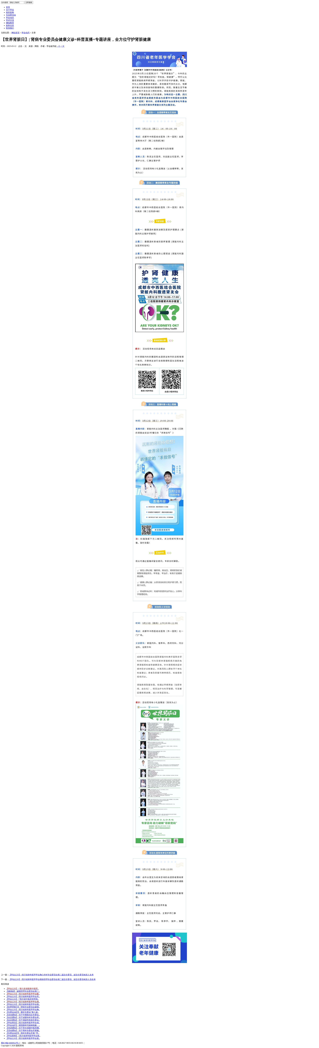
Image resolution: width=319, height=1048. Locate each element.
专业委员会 (11, 15)
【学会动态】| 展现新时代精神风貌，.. (23, 1025)
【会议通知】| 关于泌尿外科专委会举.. (23, 1017)
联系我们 (10, 28)
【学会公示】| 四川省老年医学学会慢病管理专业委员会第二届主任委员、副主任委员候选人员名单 (52, 979)
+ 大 (62, 46)
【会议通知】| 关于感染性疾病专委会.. (23, 1020)
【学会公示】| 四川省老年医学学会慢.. (23, 1004)
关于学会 (10, 10)
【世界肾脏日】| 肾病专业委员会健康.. (23, 1007)
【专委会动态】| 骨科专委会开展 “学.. (22, 1033)
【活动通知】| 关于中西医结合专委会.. (23, 1015)
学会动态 (10, 18)
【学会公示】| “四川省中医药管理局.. (22, 999)
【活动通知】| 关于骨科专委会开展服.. (23, 1030)
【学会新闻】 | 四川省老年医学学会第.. (23, 1036)
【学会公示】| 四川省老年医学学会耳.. (23, 996)
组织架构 (10, 12)
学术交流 (10, 20)
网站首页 (15, 33)
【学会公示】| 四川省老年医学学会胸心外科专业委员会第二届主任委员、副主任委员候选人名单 (51, 975)
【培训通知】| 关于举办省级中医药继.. (23, 1028)
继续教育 (10, 23)
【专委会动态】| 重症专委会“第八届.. (22, 1012)
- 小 (58, 46)
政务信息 (10, 25)
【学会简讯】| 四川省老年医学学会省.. (23, 1023)
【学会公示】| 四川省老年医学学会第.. (23, 1038)
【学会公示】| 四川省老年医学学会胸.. (23, 1009)
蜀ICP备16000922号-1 (10, 1043)
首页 (8, 7)
